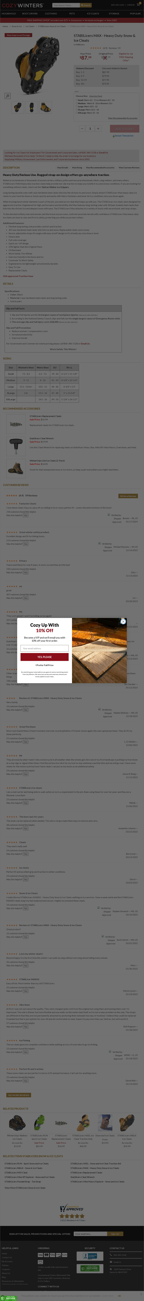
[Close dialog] (123, 621)
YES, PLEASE (44, 657)
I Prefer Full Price (44, 665)
